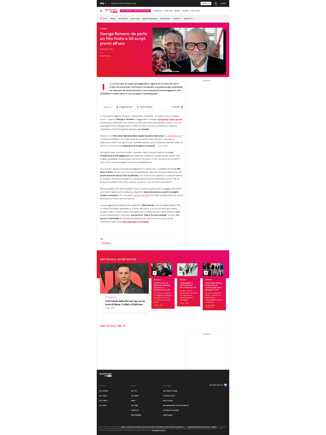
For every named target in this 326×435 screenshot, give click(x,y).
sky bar (134, 405)
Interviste (135, 19)
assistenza (206, 427)
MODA (177, 11)
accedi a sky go (216, 385)
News (113, 19)
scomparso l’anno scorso (170, 119)
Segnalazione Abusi (159, 430)
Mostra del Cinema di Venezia (135, 11)
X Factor (168, 11)
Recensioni (165, 19)
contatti (214, 427)
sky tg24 (103, 396)
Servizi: (134, 386)
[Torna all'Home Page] (111, 11)
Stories (185, 11)
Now (133, 401)
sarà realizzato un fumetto (135, 221)
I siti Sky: (102, 386)
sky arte (103, 405)
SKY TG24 (195, 11)
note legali (168, 401)
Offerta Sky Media (171, 410)
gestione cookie (170, 391)
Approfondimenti (150, 19)
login (223, 3)
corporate (168, 415)
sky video (103, 401)
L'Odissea (157, 11)
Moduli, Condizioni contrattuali (131, 427)
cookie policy (169, 396)
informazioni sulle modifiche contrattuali (169, 427)
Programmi (136, 415)
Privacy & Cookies (149, 427)
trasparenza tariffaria (194, 427)
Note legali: (167, 386)
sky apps (135, 396)
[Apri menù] (101, 11)
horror (106, 243)
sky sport (103, 391)
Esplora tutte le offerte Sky (123, 3)
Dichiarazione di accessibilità (176, 405)
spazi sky (135, 410)
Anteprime (123, 19)
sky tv (134, 391)
